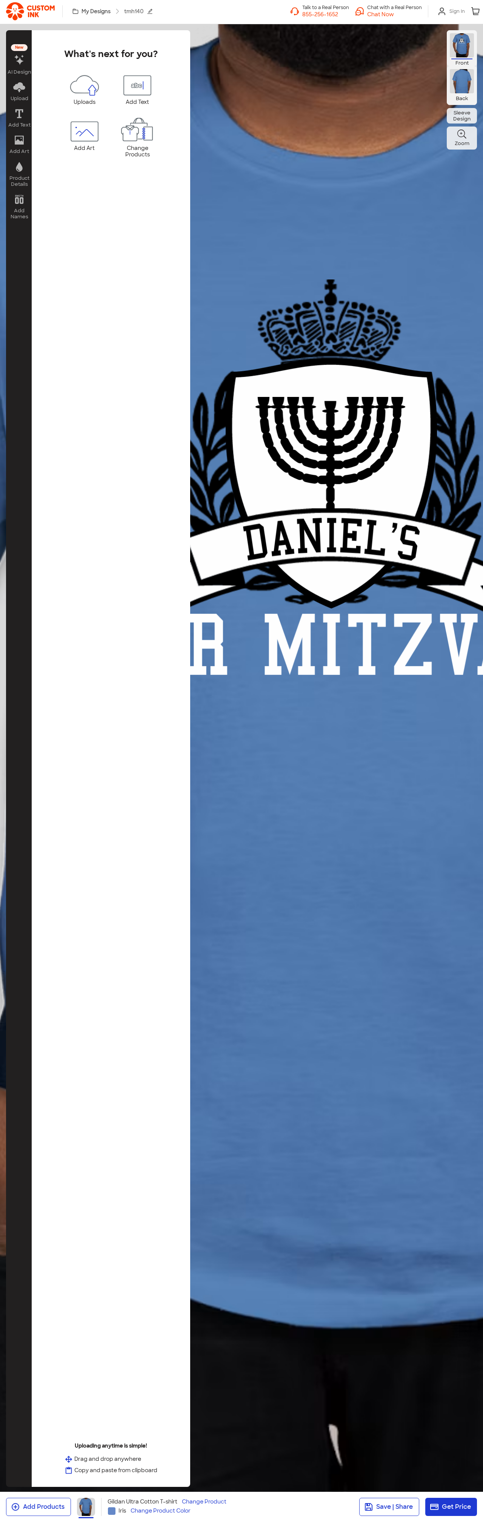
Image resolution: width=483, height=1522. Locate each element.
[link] (30, 11)
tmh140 (134, 11)
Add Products (44, 1507)
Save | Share (394, 1507)
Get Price (456, 1507)
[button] (394, 14)
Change (204, 1502)
